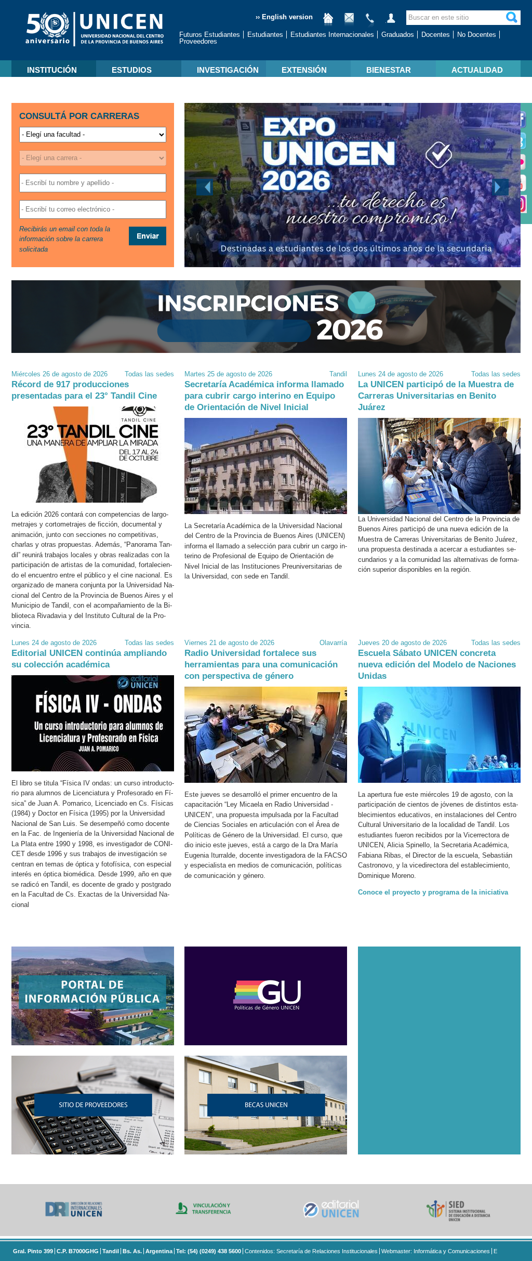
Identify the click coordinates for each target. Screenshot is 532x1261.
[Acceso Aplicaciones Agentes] (390, 22)
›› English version (284, 17)
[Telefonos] (370, 22)
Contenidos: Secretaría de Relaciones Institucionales (311, 1251)
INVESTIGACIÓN (228, 69)
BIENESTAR (388, 69)
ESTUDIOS (132, 69)
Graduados (397, 34)
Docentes (435, 34)
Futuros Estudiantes (209, 34)
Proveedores (198, 41)
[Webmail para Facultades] (349, 22)
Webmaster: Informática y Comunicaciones (435, 1251)
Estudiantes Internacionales (332, 34)
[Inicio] (328, 22)
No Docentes (476, 34)
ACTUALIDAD (477, 69)
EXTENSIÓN (304, 69)
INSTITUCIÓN (52, 69)
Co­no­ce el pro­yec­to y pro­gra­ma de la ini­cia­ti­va (433, 892)
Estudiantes (265, 34)
